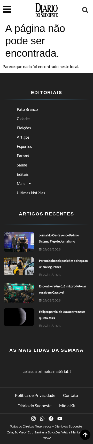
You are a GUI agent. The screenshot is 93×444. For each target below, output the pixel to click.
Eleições (24, 127)
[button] (85, 10)
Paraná (23, 155)
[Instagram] (33, 418)
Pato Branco (27, 109)
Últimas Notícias (31, 192)
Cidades (23, 118)
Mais (21, 183)
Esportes (24, 146)
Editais (23, 174)
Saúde (22, 165)
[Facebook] (51, 418)
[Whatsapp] (42, 418)
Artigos (23, 137)
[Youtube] (59, 418)
